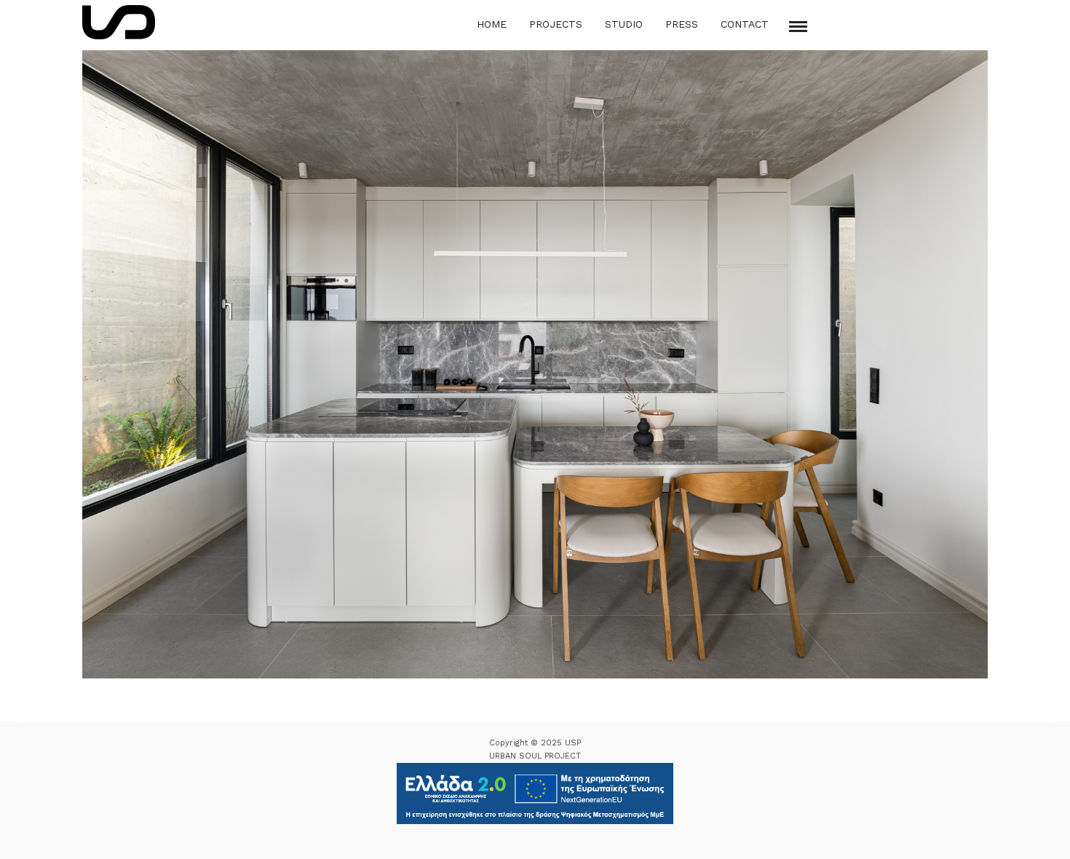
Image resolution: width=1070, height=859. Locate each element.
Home (492, 24)
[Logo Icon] (118, 22)
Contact (745, 24)
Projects (555, 24)
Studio (624, 24)
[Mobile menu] (798, 26)
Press (681, 24)
